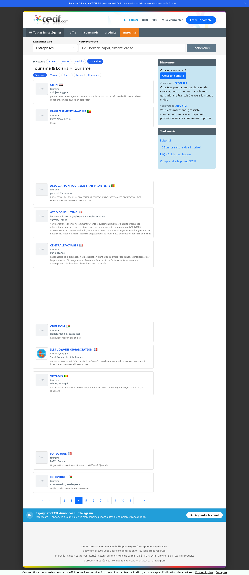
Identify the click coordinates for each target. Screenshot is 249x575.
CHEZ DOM (57, 326)
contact (141, 560)
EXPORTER (181, 83)
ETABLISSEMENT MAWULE (68, 111)
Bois (170, 555)
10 (122, 500)
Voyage (54, 75)
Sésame (111, 555)
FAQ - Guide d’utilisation (175, 154)
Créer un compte (201, 20)
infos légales (103, 560)
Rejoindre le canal (206, 515)
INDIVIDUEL (58, 477)
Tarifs (145, 19)
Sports (67, 75)
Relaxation (93, 75)
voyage (64, 353)
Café (139, 555)
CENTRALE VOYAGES (64, 245)
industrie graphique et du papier (78, 216)
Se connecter (174, 20)
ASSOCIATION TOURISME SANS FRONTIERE (80, 186)
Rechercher (201, 48)
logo (41, 89)
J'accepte (221, 572)
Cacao (79, 555)
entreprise (129, 32)
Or (85, 555)
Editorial (165, 140)
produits (110, 32)
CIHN (54, 85)
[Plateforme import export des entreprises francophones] (51, 20)
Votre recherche (88, 41)
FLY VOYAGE (58, 453)
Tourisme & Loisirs (50, 68)
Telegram (132, 19)
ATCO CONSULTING (63, 212)
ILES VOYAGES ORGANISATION (71, 349)
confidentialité (120, 560)
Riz (145, 555)
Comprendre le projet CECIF (178, 161)
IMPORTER (181, 105)
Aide (154, 19)
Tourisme (40, 75)
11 (129, 500)
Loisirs (79, 75)
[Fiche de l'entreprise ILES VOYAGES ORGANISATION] (42, 353)
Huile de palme (126, 555)
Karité (92, 555)
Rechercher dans (42, 41)
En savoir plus (204, 572)
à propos (89, 560)
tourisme (54, 88)
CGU (132, 560)
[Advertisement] (93, 153)
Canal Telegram (156, 560)
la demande (90, 32)
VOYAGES (56, 376)
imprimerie (55, 216)
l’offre (72, 32)
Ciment (162, 555)
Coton (101, 555)
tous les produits (184, 555)
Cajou (70, 555)
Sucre (152, 555)
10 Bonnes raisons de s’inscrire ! (180, 147)
